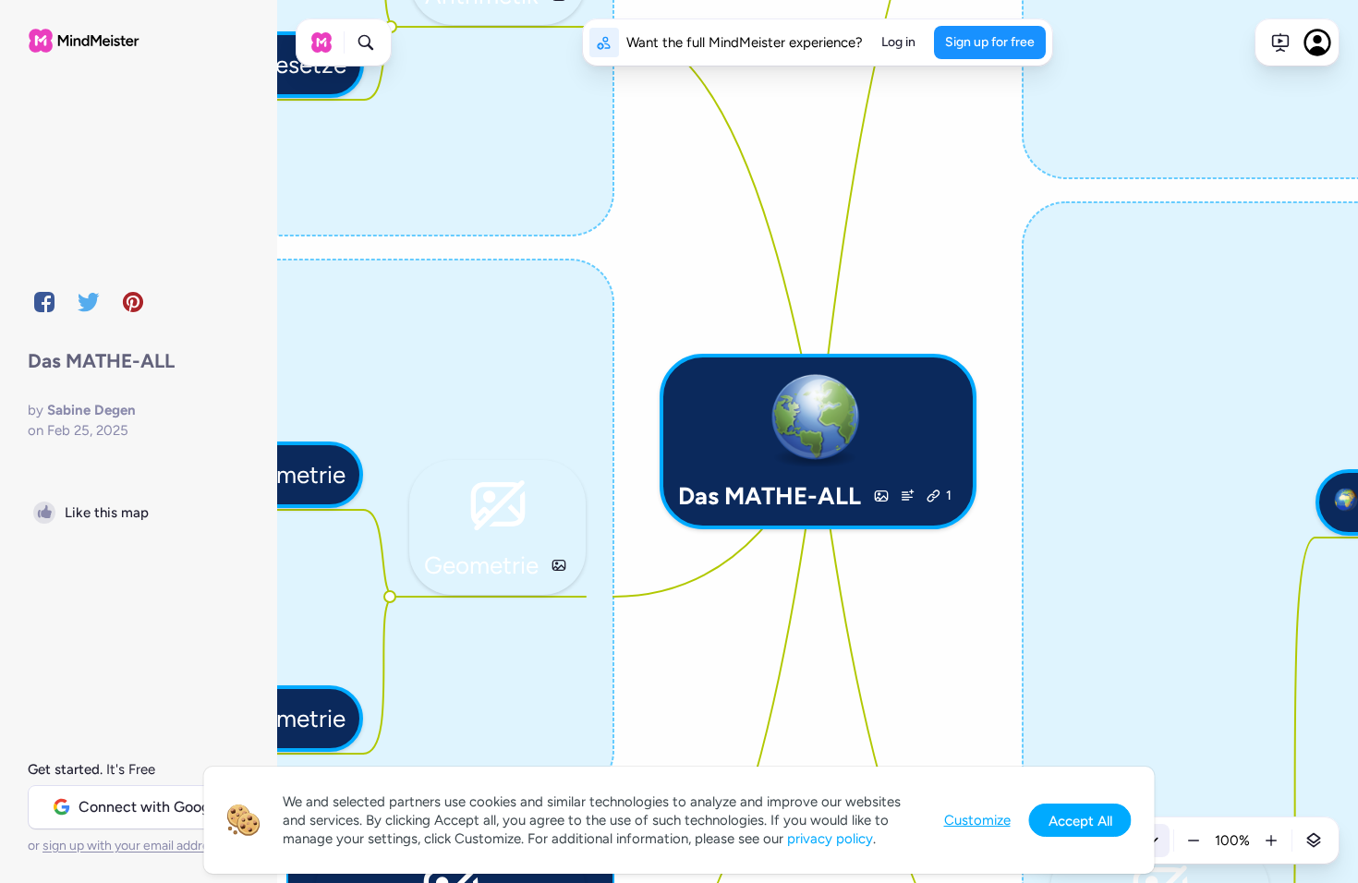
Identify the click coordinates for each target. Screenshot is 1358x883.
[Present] (1280, 42)
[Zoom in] (1271, 840)
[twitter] (88, 302)
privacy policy (830, 838)
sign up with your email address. (133, 845)
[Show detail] (1313, 840)
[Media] (881, 496)
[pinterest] (133, 302)
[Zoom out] (1193, 840)
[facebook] (44, 302)
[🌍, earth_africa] (1346, 503)
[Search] (365, 42)
